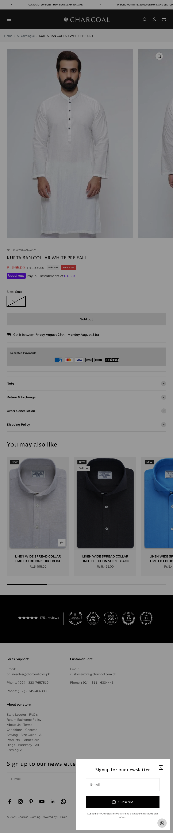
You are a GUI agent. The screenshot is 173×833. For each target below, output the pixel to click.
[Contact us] (162, 823)
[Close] (161, 768)
